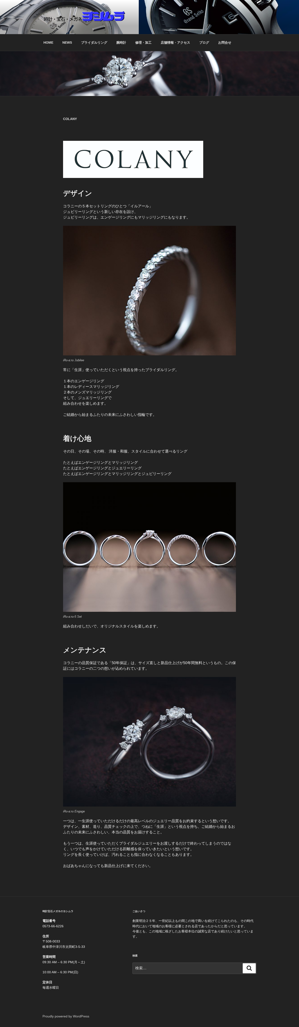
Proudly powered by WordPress (66, 1016)
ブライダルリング (94, 42)
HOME (48, 42)
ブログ (204, 42)
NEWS (67, 42)
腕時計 (121, 42)
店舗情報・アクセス (175, 42)
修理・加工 (143, 42)
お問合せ (224, 42)
